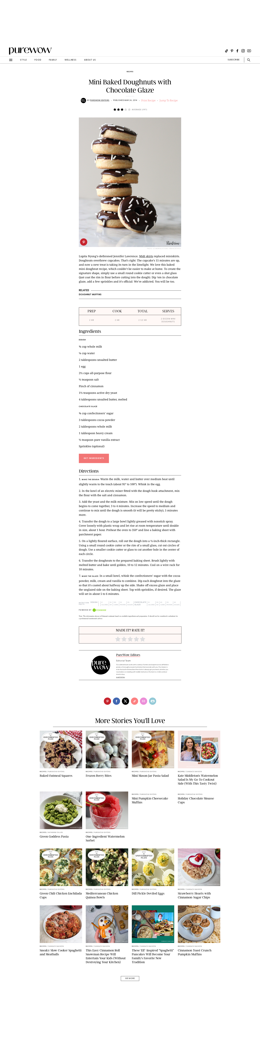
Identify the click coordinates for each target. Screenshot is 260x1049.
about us (90, 60)
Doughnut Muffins (90, 294)
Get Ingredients (94, 458)
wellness (71, 60)
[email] (5, 71)
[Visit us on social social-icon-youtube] (249, 51)
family (53, 60)
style (23, 60)
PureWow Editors (99, 100)
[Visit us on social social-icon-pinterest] (232, 50)
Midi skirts (146, 256)
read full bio (120, 677)
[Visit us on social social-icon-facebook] (237, 50)
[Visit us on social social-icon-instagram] (243, 51)
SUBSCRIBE (234, 60)
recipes (130, 72)
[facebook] (116, 701)
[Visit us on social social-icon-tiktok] (226, 50)
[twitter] (125, 701)
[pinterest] (83, 242)
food (37, 60)
